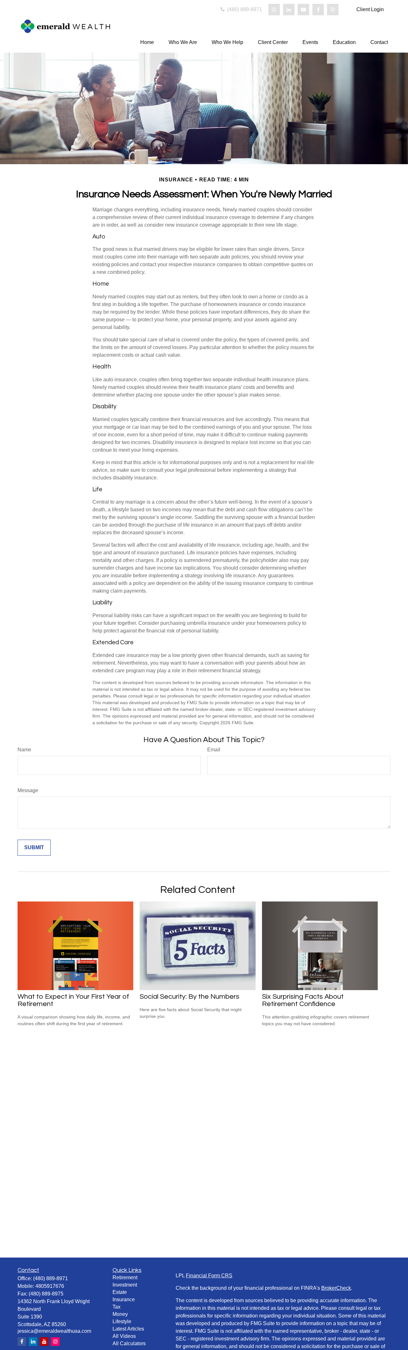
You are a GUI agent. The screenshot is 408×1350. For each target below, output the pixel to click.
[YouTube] (303, 9)
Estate (120, 1292)
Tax (116, 1307)
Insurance (124, 1299)
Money (120, 1314)
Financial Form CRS (209, 1275)
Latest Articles (128, 1329)
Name (24, 749)
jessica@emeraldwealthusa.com (54, 1331)
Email (213, 749)
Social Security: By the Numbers (189, 996)
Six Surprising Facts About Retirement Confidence (303, 1000)
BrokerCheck (336, 1288)
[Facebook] (318, 9)
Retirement (125, 1277)
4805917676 (49, 1286)
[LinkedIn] (289, 9)
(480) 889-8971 (244, 9)
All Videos (124, 1336)
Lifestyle (122, 1321)
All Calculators (129, 1343)
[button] (147, 42)
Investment (125, 1285)
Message (28, 790)
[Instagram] (274, 9)
